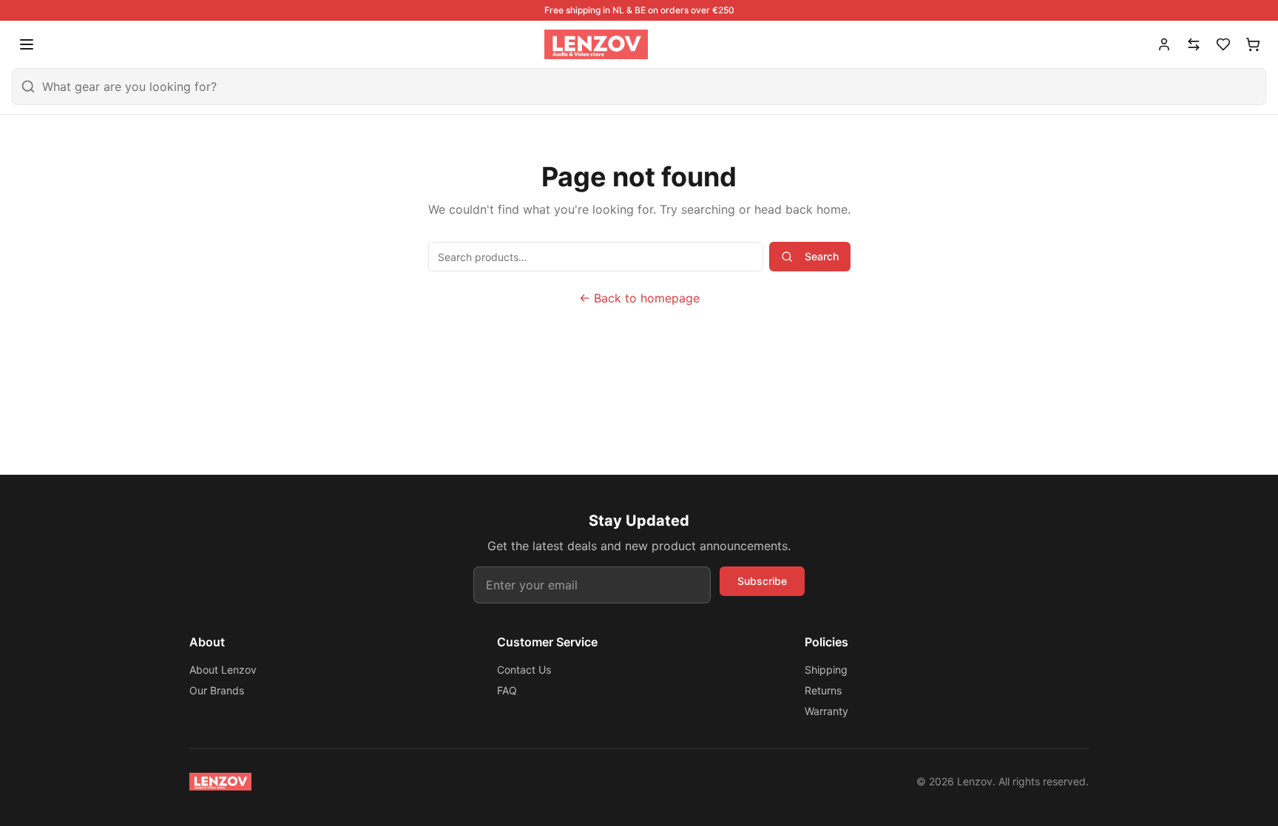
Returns (823, 690)
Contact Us (524, 669)
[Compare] (1193, 44)
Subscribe (762, 581)
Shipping (826, 669)
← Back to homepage (639, 298)
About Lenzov (223, 669)
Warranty (826, 711)
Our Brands (216, 690)
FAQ (507, 690)
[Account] (1164, 44)
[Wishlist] (1223, 44)
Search (822, 256)
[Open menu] (26, 44)
